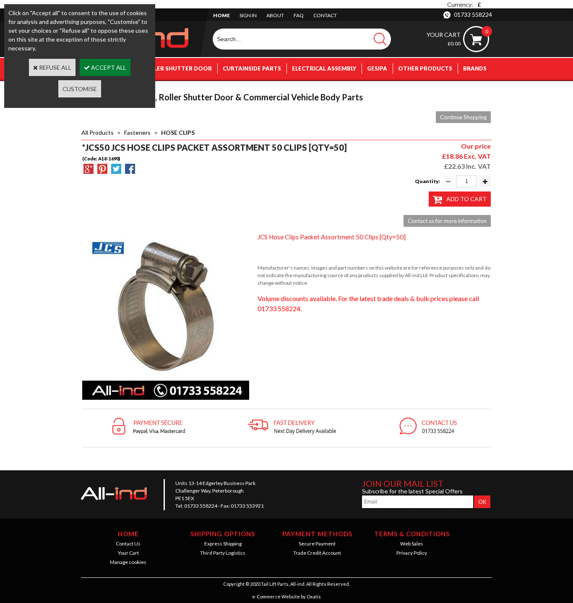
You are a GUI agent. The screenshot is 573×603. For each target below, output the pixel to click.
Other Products (425, 68)
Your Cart (128, 553)
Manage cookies (128, 562)
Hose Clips (178, 132)
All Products (97, 132)
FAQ (299, 15)
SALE (480, 89)
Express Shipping (223, 543)
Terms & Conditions (412, 533)
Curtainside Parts (252, 68)
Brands (475, 68)
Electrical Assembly (324, 68)
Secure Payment (317, 543)
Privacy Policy (411, 553)
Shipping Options (222, 533)
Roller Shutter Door (177, 68)
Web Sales (411, 543)
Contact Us (128, 543)
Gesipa (377, 68)
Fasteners (137, 132)
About (275, 15)
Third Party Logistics (222, 553)
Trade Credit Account (317, 553)
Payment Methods (317, 533)
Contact (325, 15)
